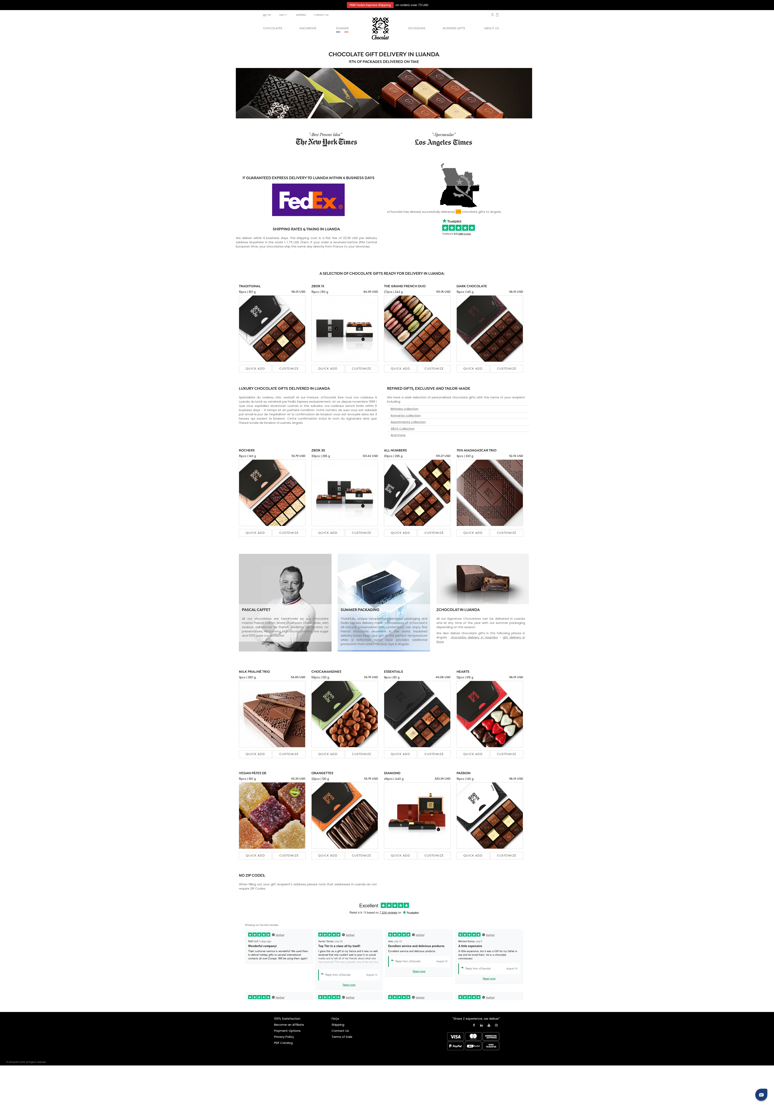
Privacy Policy (284, 1037)
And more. (398, 435)
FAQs (335, 1018)
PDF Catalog (283, 1043)
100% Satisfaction (287, 1018)
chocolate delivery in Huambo (474, 637)
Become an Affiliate (289, 1024)
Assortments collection (408, 422)
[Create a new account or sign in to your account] (492, 14)
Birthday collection (404, 409)
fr (269, 15)
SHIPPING (301, 15)
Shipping (338, 1024)
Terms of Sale (342, 1037)
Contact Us (340, 1031)
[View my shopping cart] (497, 15)
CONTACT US (321, 15)
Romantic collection (406, 415)
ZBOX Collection (403, 428)
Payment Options (287, 1031)
